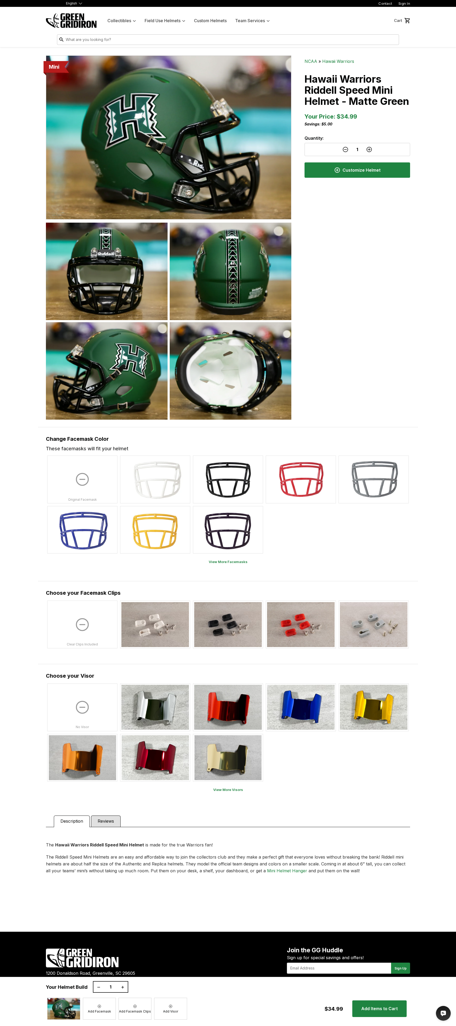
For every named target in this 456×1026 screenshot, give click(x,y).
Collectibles (119, 20)
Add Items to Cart (379, 1008)
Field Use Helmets (162, 20)
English (71, 3)
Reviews (106, 821)
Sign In (404, 3)
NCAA (311, 61)
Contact (385, 3)
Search (393, 40)
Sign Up (401, 968)
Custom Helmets (210, 20)
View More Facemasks (228, 562)
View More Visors (228, 790)
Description (71, 821)
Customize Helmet (362, 170)
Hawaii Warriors (338, 61)
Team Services (250, 20)
